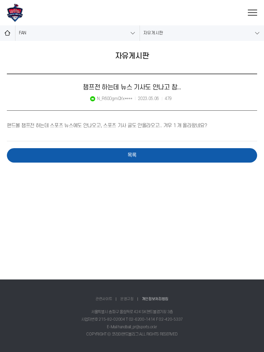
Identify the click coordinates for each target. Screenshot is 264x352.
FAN (22, 33)
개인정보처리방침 (155, 299)
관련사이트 (104, 299)
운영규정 (127, 299)
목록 (132, 155)
